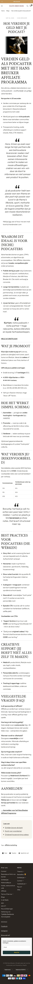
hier (10, 222)
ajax (2, 903)
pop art (3, 906)
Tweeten (14, 853)
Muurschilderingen (7, 909)
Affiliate (3, 891)
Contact (3, 871)
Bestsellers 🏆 (21, 874)
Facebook (4, 926)
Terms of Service (6, 894)
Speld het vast (25, 853)
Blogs (7, 11)
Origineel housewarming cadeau (17, 834)
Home (3, 11)
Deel (5, 853)
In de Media (4, 900)
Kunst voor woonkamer (13, 831)
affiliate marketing (11, 845)
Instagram (4, 931)
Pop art (19, 887)
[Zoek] (27, 6)
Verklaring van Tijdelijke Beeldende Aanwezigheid (7, 914)
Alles (18, 890)
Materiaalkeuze (6, 882)
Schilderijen (4, 880)
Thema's (20, 871)
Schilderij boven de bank (14, 828)
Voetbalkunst (21, 884)
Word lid (16, 952)
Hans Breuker (16, 6)
